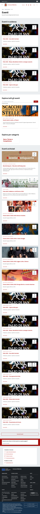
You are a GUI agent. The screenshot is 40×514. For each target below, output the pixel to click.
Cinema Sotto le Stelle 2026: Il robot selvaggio (14, 238)
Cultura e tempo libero (24, 485)
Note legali (22, 497)
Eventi (31, 487)
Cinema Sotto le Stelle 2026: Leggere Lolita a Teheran (15, 261)
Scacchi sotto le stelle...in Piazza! (11, 120)
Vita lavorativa (13, 486)
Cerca (36, 101)
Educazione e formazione (15, 480)
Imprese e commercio (24, 486)
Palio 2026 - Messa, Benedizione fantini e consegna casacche (17, 62)
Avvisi (31, 479)
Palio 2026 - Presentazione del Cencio (12, 422)
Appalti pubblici (13, 482)
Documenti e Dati (4, 483)
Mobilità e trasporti (23, 476)
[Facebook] (26, 5)
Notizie (31, 476)
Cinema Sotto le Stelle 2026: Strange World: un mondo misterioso (18, 284)
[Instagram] (30, 5)
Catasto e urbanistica (14, 476)
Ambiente (22, 480)
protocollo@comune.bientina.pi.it (7, 499)
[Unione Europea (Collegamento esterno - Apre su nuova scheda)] (6, 469)
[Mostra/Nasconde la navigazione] (2, 4)
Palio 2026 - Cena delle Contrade (11, 39)
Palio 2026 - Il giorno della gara (10, 85)
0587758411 (5, 495)
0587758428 (5, 497)
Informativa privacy (24, 495)
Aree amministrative (5, 477)
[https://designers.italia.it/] (34, 493)
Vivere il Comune (7, 9)
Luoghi (31, 485)
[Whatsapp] (28, 5)
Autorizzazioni (13, 479)
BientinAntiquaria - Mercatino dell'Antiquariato (14, 166)
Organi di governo (4, 476)
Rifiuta (31, 504)
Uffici (2, 479)
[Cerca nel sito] (37, 5)
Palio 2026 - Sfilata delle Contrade (11, 399)
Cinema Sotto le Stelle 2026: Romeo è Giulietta (14, 215)
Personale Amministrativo (6, 482)
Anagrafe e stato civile (14, 477)
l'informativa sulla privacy (17, 511)
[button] (5, 1)
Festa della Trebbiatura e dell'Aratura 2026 (13, 191)
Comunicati (31, 477)
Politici (3, 480)
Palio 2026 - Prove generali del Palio (11, 376)
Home (3, 9)
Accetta (32, 506)
